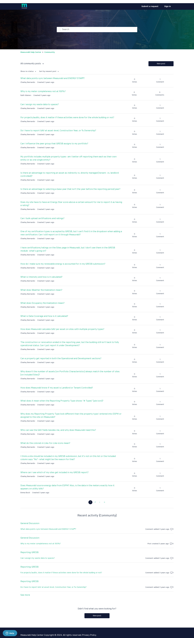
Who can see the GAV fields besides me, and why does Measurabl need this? (58, 430)
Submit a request (149, 6)
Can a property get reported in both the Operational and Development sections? (60, 358)
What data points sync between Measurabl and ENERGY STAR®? (52, 78)
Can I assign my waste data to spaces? (39, 104)
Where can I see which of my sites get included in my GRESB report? (54, 472)
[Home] (24, 9)
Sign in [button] (167, 6)
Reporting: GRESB (29, 552)
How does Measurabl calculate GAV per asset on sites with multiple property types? (62, 329)
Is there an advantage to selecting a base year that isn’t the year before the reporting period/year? (70, 189)
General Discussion (29, 523)
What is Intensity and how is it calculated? (41, 277)
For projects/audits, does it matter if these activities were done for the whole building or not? (67, 117)
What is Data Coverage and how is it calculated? (44, 316)
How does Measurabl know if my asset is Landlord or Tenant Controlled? (56, 388)
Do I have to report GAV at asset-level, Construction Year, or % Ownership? (58, 131)
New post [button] (161, 64)
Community (49, 52)
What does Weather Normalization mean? (41, 290)
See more (25, 595)
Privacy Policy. (89, 635)
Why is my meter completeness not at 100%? (43, 91)
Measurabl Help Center (30, 52)
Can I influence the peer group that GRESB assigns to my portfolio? (54, 144)
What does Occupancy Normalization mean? (42, 303)
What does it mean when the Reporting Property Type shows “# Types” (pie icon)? (61, 401)
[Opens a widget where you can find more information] (10, 633)
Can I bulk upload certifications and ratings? (42, 218)
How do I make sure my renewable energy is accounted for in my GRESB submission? (62, 264)
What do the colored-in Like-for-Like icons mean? (45, 443)
